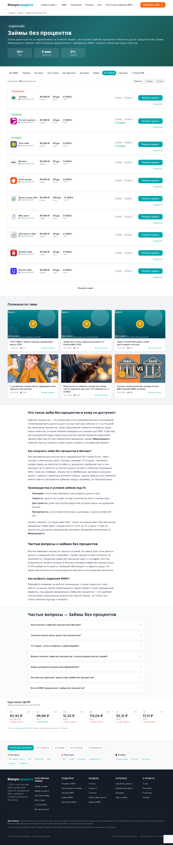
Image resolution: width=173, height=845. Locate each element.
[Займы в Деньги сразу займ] (13, 198)
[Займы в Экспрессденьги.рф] (13, 121)
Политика (147, 793)
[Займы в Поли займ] (13, 144)
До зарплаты (69, 73)
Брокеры (120, 793)
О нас (145, 783)
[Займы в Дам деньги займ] (13, 235)
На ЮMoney (23, 763)
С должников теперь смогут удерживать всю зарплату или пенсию (33, 387)
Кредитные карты (124, 788)
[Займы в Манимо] (13, 162)
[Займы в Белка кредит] (13, 180)
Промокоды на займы (72, 788)
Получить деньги (150, 98)
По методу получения (20, 748)
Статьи (92, 783)
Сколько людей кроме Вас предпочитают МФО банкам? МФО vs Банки (138, 387)
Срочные (123, 73)
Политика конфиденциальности (125, 836)
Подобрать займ (151, 5)
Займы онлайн (48, 5)
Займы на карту (42, 791)
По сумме (59, 748)
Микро (20, 5)
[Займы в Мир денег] (13, 216)
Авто (64, 759)
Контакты (147, 788)
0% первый (109, 73)
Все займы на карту (16, 759)
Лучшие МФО (68, 793)
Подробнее (158, 104)
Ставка (159, 81)
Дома (71, 759)
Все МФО (13, 73)
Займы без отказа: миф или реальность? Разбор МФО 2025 (83, 343)
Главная (11, 13)
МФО (64, 5)
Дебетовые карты (97, 797)
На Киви (12, 763)
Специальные (95, 748)
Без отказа (53, 73)
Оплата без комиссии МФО (119, 5)
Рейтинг (138, 81)
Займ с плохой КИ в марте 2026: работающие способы (133, 343)
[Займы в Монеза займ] (13, 271)
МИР (49, 759)
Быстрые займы (69, 802)
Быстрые (84, 73)
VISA (29, 759)
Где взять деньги (124, 783)
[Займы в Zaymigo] (13, 98)
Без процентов (42, 809)
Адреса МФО (95, 802)
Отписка (89, 5)
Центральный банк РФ (24, 728)
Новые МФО (67, 797)
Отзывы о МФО (69, 783)
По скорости (43, 748)
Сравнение (76, 5)
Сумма (149, 81)
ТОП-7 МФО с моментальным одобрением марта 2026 (31, 343)
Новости (93, 788)
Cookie (146, 797)
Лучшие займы (122, 759)
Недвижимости (95, 759)
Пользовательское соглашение (152, 836)
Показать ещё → (86, 288)
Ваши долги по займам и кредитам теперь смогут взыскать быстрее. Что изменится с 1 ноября (86, 389)
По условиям (76, 748)
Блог (99, 5)
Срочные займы (42, 795)
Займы (20, 13)
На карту (39, 73)
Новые (96, 73)
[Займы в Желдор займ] (13, 253)
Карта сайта (121, 797)
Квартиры (81, 759)
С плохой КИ (138, 73)
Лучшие (26, 73)
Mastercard (39, 759)
